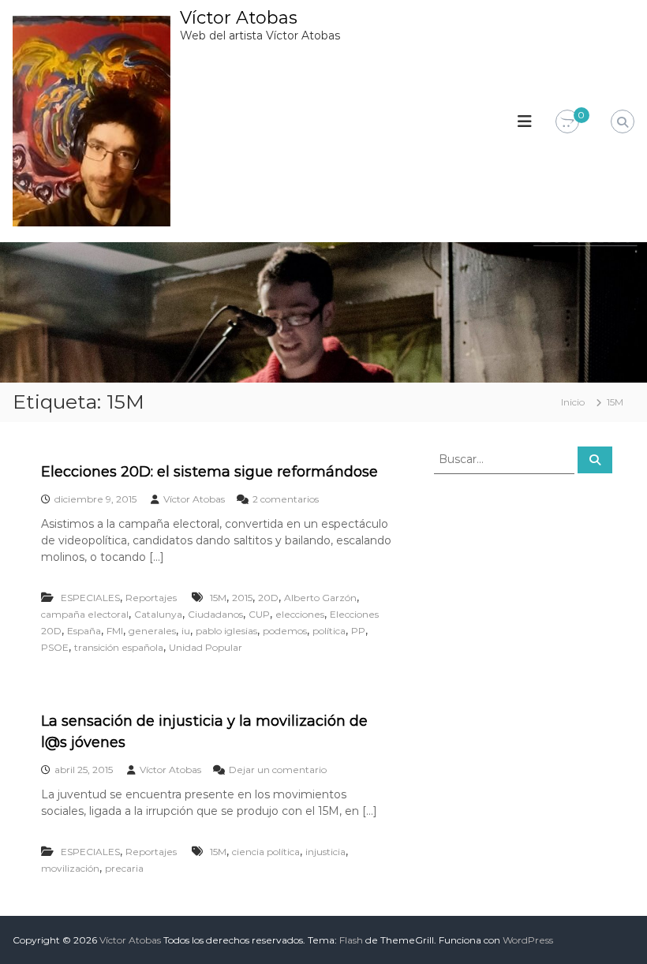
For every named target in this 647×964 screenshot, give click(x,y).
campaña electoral (85, 614)
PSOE (55, 647)
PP (358, 631)
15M (218, 597)
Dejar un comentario (278, 769)
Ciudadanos (215, 614)
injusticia (325, 852)
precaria (124, 868)
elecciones (299, 614)
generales (152, 631)
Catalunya (158, 614)
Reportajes (151, 597)
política (329, 631)
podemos (285, 631)
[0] (567, 122)
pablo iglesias (226, 631)
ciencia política (266, 852)
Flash (351, 940)
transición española (118, 647)
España (84, 631)
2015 (242, 597)
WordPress (528, 940)
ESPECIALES (90, 597)
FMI (115, 631)
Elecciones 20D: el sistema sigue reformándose (209, 471)
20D (268, 597)
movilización (70, 868)
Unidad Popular (205, 647)
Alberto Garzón (320, 597)
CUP (259, 614)
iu (185, 631)
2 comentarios (285, 499)
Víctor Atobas (238, 17)
